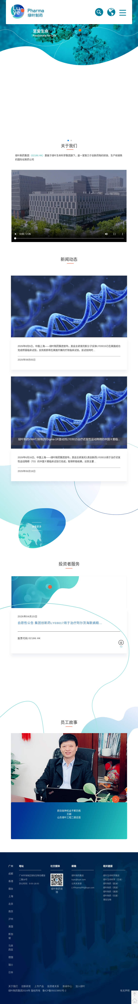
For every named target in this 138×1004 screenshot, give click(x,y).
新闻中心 (67, 986)
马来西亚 (10, 947)
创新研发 (26, 986)
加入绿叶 (80, 986)
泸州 (10, 919)
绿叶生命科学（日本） (113, 879)
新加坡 (10, 936)
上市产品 (39, 986)
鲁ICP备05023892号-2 (54, 990)
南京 (10, 911)
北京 (10, 903)
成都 (10, 873)
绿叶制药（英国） (111, 888)
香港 (10, 881)
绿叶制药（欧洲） (111, 883)
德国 (10, 957)
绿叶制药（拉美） (111, 896)
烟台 (10, 888)
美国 (10, 926)
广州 (10, 866)
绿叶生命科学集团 (111, 875)
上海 (10, 896)
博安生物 (107, 900)
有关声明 (125, 990)
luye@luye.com (79, 879)
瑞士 (10, 964)
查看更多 (36, 526)
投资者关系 (53, 986)
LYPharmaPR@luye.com (83, 888)
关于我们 (13, 986)
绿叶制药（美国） (111, 892)
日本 (10, 972)
